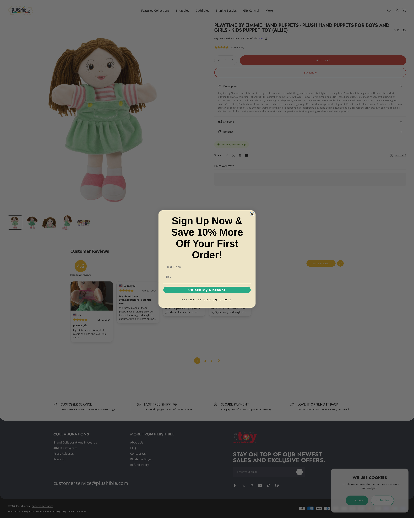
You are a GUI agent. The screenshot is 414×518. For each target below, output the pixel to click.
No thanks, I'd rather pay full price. (207, 299)
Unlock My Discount (207, 290)
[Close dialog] (252, 214)
